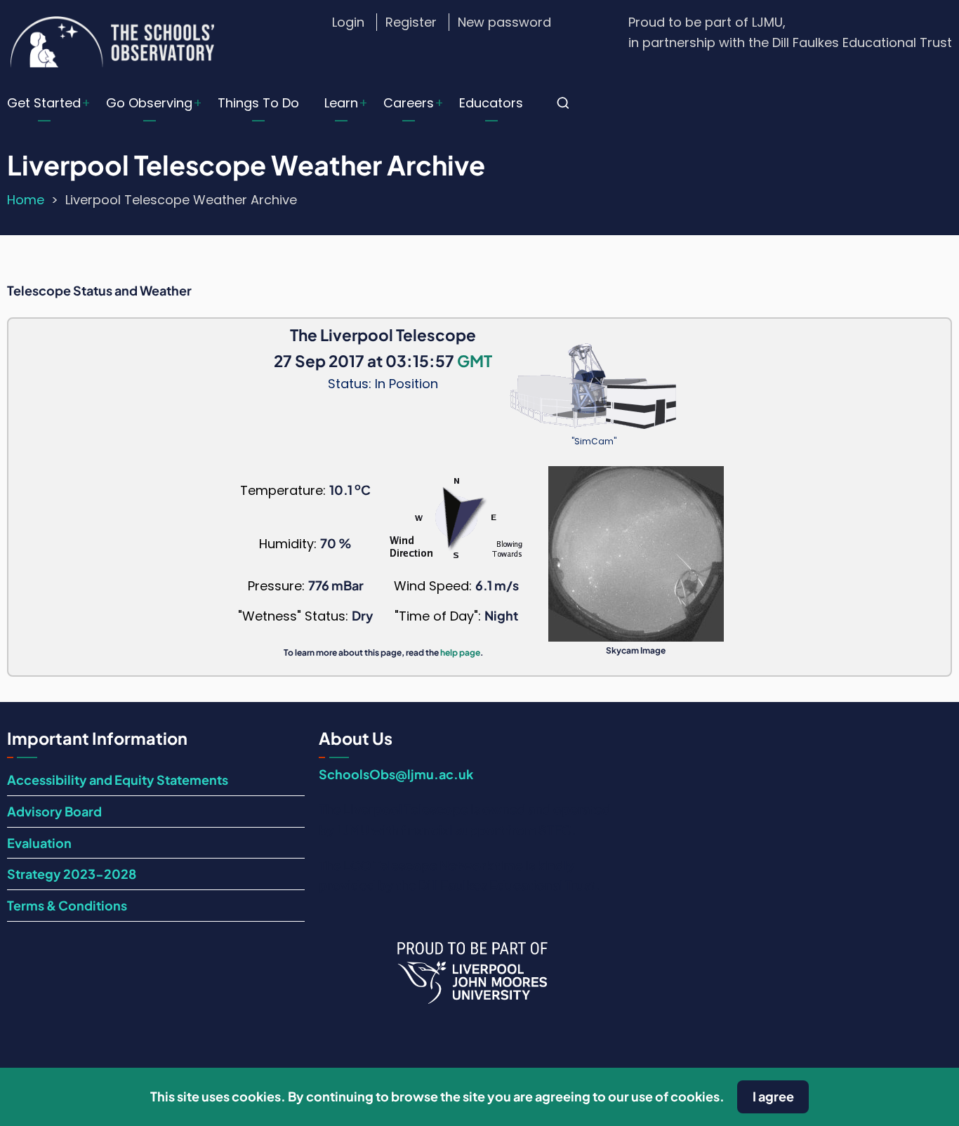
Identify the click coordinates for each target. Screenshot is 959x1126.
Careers (408, 103)
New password (504, 22)
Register (411, 22)
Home (25, 199)
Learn (341, 103)
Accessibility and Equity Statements (117, 779)
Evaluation (39, 843)
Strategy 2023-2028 (71, 874)
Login (348, 22)
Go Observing (149, 103)
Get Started (44, 103)
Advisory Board (54, 811)
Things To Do (258, 103)
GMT (474, 361)
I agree (773, 1096)
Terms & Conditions (67, 905)
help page (460, 652)
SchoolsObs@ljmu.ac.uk (396, 774)
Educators (491, 103)
